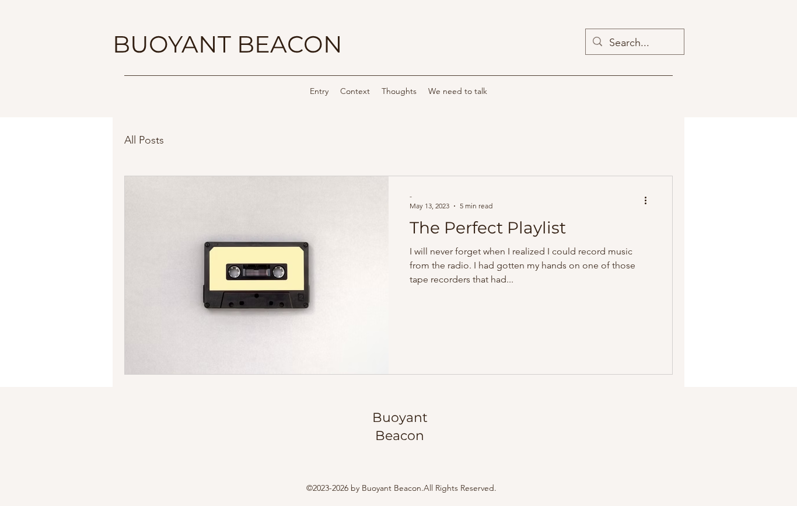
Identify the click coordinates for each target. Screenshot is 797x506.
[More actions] (649, 200)
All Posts (144, 140)
